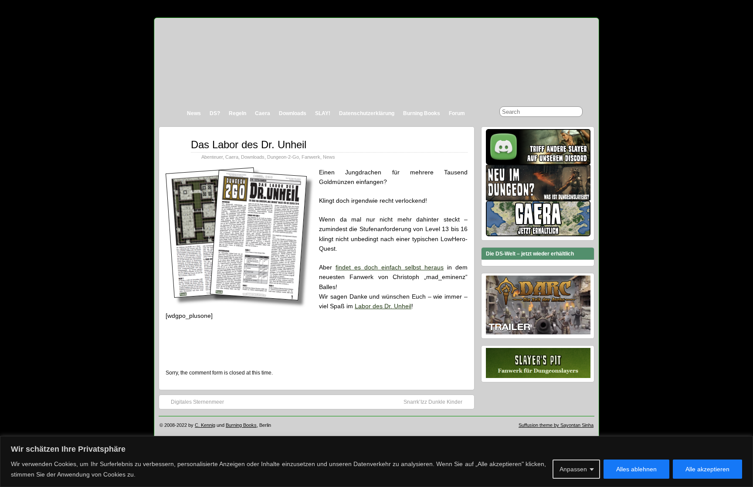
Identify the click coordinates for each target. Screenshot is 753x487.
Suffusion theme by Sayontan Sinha (556, 425)
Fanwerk (311, 157)
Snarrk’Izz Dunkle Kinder (433, 402)
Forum (457, 113)
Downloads (292, 113)
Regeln (237, 113)
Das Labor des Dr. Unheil (248, 144)
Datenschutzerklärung (366, 113)
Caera (262, 113)
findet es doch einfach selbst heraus (390, 267)
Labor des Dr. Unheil (383, 306)
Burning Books (421, 113)
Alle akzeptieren (707, 469)
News (194, 113)
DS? (215, 113)
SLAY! (322, 113)
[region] (376, 461)
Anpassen (573, 469)
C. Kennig (205, 425)
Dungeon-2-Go (283, 157)
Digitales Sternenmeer (197, 402)
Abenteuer (212, 157)
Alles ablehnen (636, 469)
